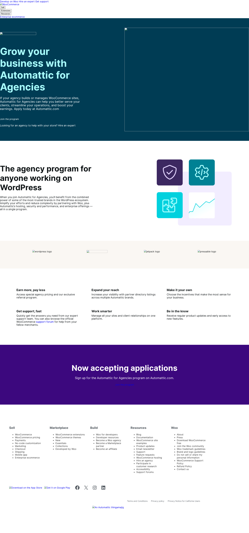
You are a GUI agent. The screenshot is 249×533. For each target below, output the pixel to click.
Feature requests (145, 454)
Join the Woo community (190, 446)
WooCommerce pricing (27, 437)
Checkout (20, 448)
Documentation (144, 437)
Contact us (183, 469)
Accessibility (143, 469)
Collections (61, 446)
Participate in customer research (146, 465)
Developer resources (107, 437)
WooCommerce (23, 434)
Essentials (60, 443)
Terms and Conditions (137, 501)
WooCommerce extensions (70, 434)
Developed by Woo (65, 448)
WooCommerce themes (68, 437)
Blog (138, 434)
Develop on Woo (9, 1)
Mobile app (21, 454)
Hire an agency (144, 460)
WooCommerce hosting (149, 457)
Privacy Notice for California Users (184, 501)
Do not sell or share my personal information (189, 456)
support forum (45, 321)
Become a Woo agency (108, 440)
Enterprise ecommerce (27, 457)
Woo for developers (107, 434)
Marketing (20, 446)
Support (140, 451)
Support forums (145, 472)
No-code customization (28, 443)
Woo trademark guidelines (191, 448)
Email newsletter (145, 448)
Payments (20, 440)
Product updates (145, 446)
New (57, 440)
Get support (42, 1)
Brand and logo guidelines (191, 451)
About (180, 434)
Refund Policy (184, 466)
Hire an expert (27, 1)
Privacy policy (157, 501)
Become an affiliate (106, 448)
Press (180, 437)
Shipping (19, 451)
